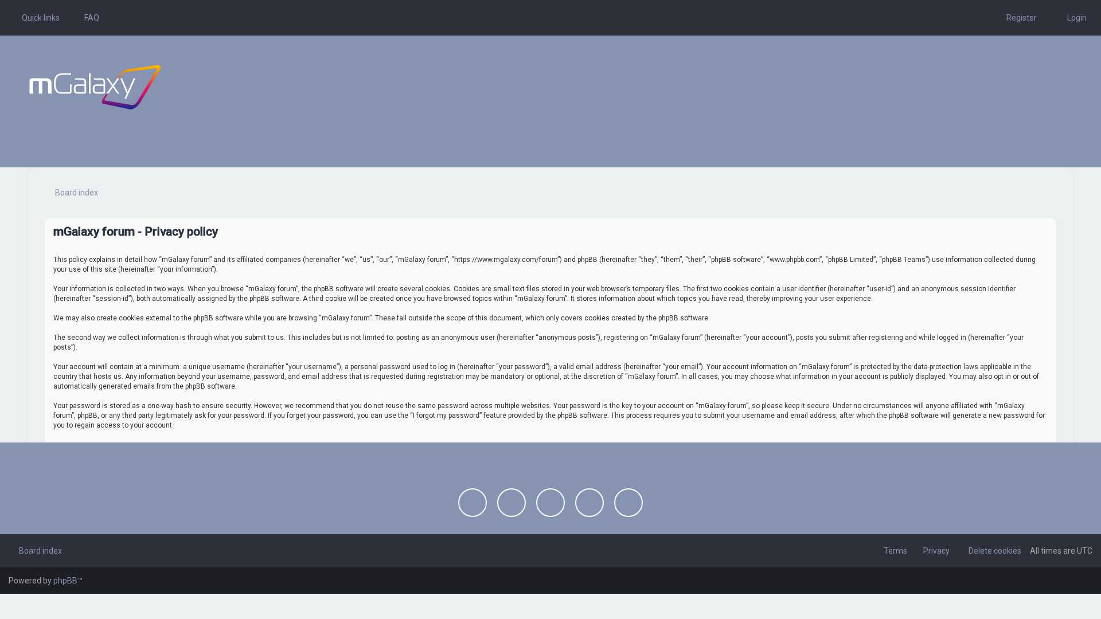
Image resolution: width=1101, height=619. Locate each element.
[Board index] (95, 87)
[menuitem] (86, 17)
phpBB (65, 580)
